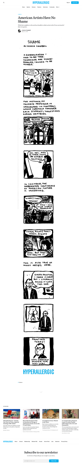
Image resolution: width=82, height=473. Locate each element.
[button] (57, 7)
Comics (20, 14)
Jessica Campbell (26, 30)
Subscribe (75, 2)
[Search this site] (3, 3)
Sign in (68, 2)
